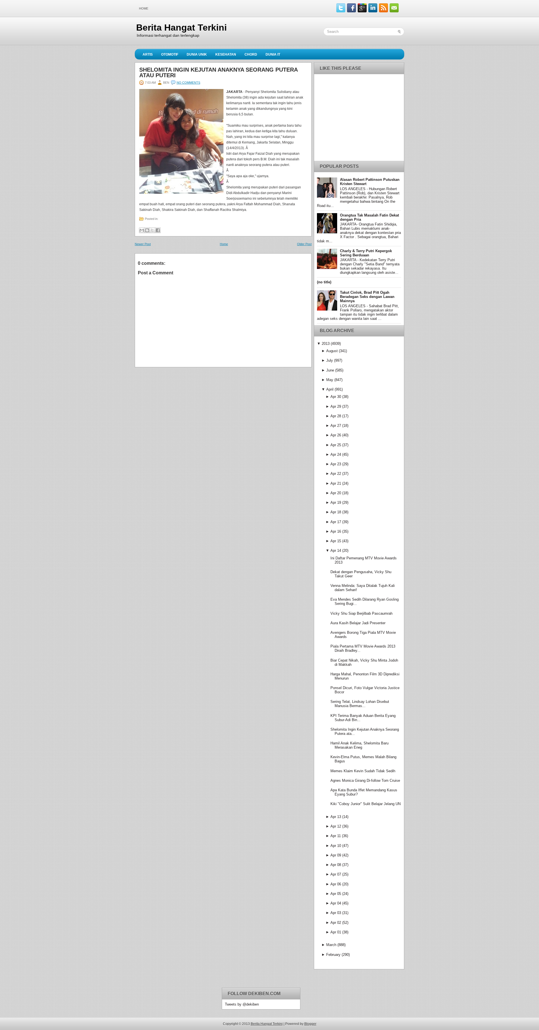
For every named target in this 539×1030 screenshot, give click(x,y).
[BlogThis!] (147, 230)
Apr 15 (335, 541)
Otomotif (169, 54)
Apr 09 (335, 855)
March (331, 945)
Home (143, 8)
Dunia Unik (197, 54)
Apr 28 (335, 416)
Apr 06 (335, 884)
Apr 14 (335, 550)
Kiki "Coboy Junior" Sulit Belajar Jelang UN (365, 804)
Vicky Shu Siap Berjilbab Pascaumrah (361, 613)
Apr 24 (335, 454)
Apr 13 (335, 817)
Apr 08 (335, 865)
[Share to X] (152, 230)
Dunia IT (273, 54)
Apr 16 (335, 531)
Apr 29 (335, 406)
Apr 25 (335, 445)
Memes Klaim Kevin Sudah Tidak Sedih (362, 771)
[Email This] (142, 230)
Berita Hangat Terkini (181, 27)
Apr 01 (335, 932)
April (330, 389)
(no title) (324, 282)
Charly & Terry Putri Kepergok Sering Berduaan (366, 253)
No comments (188, 82)
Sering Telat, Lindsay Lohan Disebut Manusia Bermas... (359, 703)
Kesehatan (225, 54)
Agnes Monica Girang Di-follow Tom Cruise (365, 780)
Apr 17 (335, 522)
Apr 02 (335, 922)
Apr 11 (335, 836)
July (329, 360)
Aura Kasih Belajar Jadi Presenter (357, 623)
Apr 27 (335, 425)
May (329, 380)
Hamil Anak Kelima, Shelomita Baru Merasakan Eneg (359, 745)
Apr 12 (335, 826)
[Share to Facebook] (158, 230)
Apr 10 (335, 846)
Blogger (310, 1024)
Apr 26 (335, 435)
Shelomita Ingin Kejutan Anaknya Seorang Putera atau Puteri (218, 72)
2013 (326, 343)
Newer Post (143, 244)
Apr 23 (335, 464)
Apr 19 (335, 502)
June (330, 370)
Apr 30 (335, 397)
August (332, 351)
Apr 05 (335, 894)
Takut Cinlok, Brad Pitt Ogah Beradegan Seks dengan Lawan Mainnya (367, 296)
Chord (251, 54)
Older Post (304, 244)
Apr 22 (335, 473)
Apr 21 (335, 483)
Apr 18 (335, 512)
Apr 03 (335, 913)
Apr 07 (335, 874)
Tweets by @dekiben (242, 1004)
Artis (148, 54)
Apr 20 (335, 493)
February (333, 954)
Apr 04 (335, 903)
